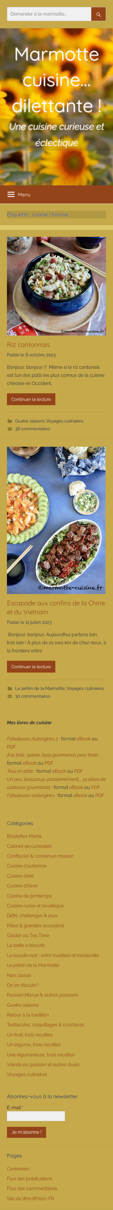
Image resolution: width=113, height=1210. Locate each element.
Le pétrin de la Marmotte (40, 688)
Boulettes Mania (24, 836)
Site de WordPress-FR (30, 1198)
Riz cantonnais (29, 344)
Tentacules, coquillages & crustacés (45, 1024)
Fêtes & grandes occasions (35, 925)
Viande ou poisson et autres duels (43, 1064)
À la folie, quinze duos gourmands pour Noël (52, 755)
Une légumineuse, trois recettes (41, 1055)
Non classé (19, 975)
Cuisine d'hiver (22, 886)
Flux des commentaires (32, 1188)
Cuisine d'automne (27, 866)
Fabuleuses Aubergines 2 (32, 739)
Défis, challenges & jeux (32, 915)
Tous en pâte (20, 771)
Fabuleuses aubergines (30, 795)
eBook (84, 739)
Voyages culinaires (64, 421)
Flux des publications (29, 1178)
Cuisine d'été (20, 876)
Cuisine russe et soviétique (35, 906)
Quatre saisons (29, 421)
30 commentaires (32, 696)
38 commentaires (32, 428)
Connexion (18, 1169)
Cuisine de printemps (29, 896)
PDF (11, 747)
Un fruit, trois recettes (30, 1035)
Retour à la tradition (28, 1015)
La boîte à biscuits (26, 945)
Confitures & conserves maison (40, 856)
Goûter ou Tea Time (28, 935)
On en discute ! (23, 985)
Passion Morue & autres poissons (42, 995)
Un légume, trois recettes (34, 1044)
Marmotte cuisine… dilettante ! (56, 79)
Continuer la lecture (31, 399)
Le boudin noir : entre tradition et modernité (53, 955)
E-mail (15, 1107)
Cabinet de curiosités (29, 846)
